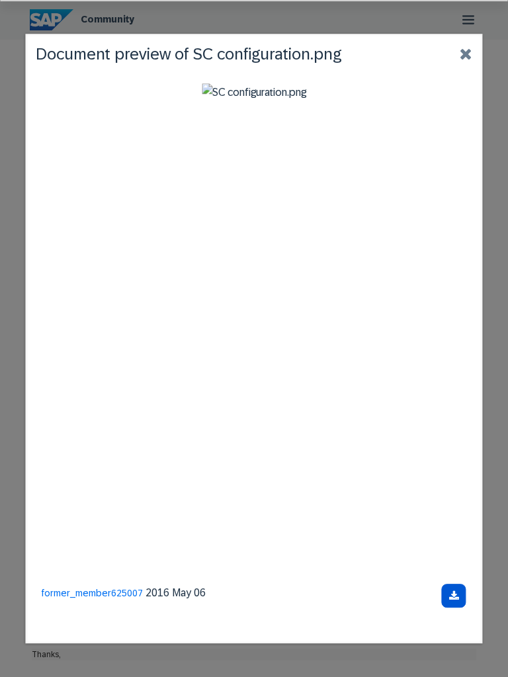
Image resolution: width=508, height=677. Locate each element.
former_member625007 (92, 593)
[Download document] (454, 596)
